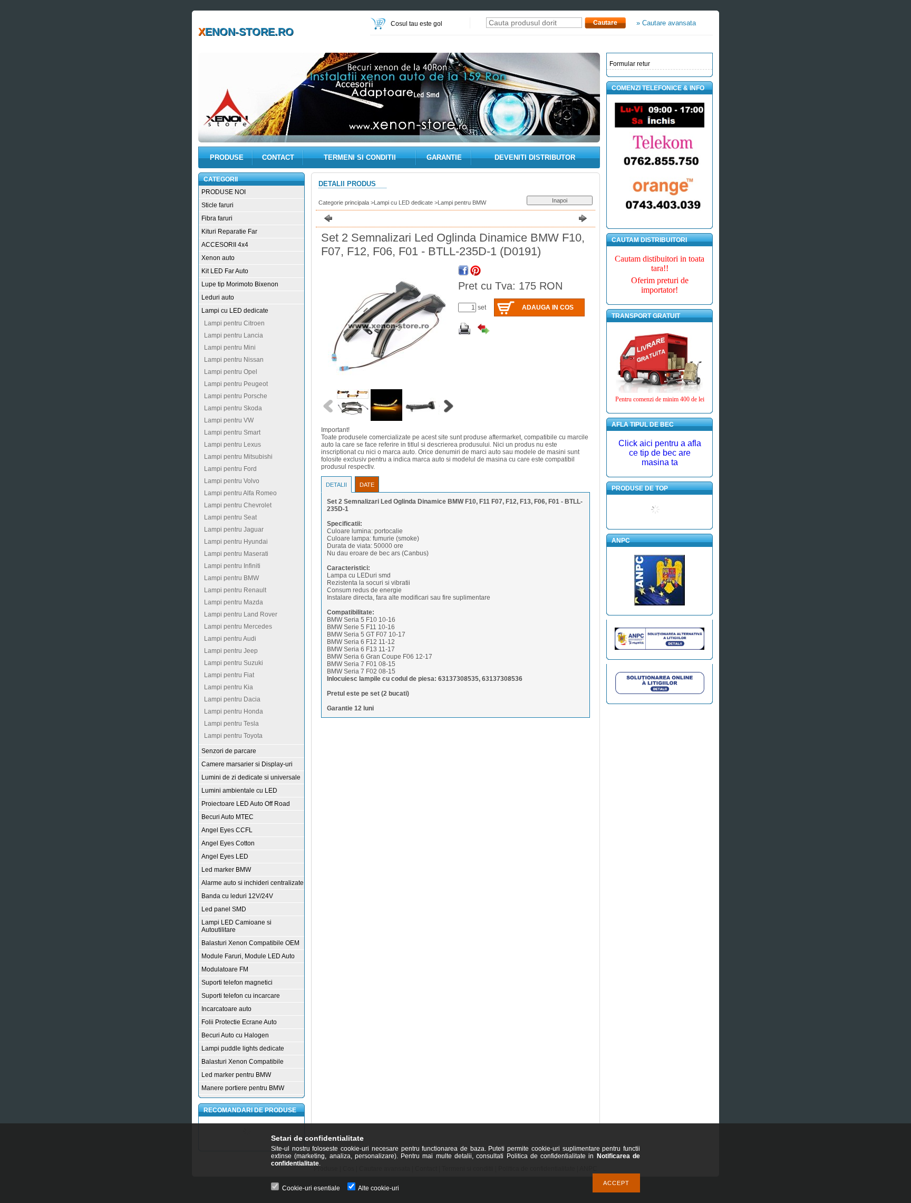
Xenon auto (218, 258)
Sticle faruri (217, 205)
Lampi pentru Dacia (232, 699)
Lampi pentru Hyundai (236, 541)
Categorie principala (343, 202)
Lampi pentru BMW (231, 578)
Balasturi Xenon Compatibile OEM (250, 943)
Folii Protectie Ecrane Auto (239, 1022)
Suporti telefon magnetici (237, 982)
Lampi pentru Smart (232, 432)
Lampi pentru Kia (228, 687)
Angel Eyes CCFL (227, 830)
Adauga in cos (548, 307)
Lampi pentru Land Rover (240, 614)
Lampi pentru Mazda (233, 602)
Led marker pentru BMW (236, 1075)
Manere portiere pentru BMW (242, 1088)
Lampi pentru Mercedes (238, 626)
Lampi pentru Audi (230, 638)
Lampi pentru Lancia (233, 335)
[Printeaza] (464, 329)
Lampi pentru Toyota (233, 735)
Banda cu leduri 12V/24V (237, 896)
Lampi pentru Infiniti (232, 566)
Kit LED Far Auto (224, 271)
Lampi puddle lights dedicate (242, 1048)
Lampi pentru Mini (230, 347)
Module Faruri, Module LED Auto (248, 956)
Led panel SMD (223, 909)
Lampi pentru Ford (230, 469)
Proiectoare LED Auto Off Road (245, 803)
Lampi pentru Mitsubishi (238, 456)
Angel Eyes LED (224, 856)
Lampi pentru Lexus (232, 444)
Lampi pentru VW (229, 420)
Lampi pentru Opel (230, 372)
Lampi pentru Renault (235, 590)
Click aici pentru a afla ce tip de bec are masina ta (659, 453)
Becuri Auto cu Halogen (235, 1035)
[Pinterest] (475, 270)
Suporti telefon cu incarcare (240, 995)
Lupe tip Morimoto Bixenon (239, 284)
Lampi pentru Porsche (235, 396)
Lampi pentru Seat (230, 517)
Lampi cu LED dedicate (234, 310)
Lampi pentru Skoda (233, 408)
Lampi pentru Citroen (234, 323)
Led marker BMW (226, 869)
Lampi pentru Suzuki (233, 663)
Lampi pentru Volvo (231, 481)
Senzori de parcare (228, 751)
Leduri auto (217, 297)
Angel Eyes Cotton (228, 843)
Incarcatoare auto (226, 1009)
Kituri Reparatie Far (229, 231)
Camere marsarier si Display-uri (247, 764)
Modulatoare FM (224, 969)
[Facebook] (463, 270)
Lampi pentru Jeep (231, 651)
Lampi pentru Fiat (229, 675)
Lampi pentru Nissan (234, 359)
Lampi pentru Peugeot (236, 384)
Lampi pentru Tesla (231, 723)
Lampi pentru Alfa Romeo (240, 493)
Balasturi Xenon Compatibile (242, 1061)
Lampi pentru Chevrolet (238, 505)
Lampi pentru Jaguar (234, 529)
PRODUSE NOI (223, 192)
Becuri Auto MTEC (227, 817)
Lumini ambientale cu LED (239, 790)
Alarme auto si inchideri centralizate (252, 883)
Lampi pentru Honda (233, 711)
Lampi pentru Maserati (236, 553)
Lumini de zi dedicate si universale (251, 777)
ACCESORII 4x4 (224, 244)
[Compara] (483, 329)
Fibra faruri (216, 218)
